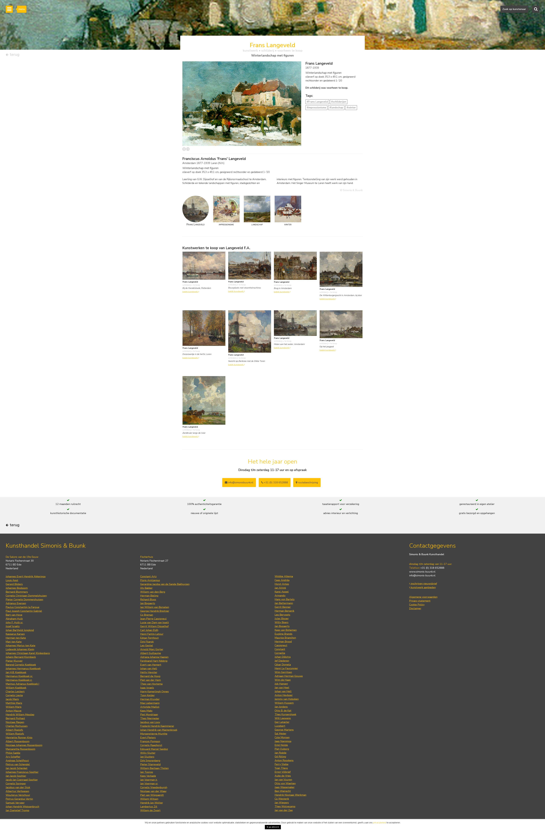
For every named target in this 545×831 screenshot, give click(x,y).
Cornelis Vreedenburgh (153, 787)
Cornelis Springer (16, 783)
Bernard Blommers (17, 592)
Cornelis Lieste (14, 695)
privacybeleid (379, 822)
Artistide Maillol (149, 707)
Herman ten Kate (16, 638)
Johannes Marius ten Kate (20, 645)
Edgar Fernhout (149, 638)
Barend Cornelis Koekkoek (21, 664)
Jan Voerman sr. (149, 783)
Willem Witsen (149, 799)
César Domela (283, 664)
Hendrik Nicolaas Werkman (290, 795)
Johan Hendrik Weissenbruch (22, 806)
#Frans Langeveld (317, 101)
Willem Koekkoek (16, 687)
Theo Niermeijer (149, 718)
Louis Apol (12, 580)
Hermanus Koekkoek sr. (19, 676)
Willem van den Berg (152, 592)
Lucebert (280, 726)
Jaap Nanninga (283, 741)
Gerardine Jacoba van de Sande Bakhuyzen (164, 584)
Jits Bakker (146, 588)
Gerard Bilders (14, 584)
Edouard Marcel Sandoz (154, 749)
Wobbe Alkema (284, 576)
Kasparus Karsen (15, 634)
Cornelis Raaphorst (151, 745)
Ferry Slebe (281, 764)
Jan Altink (280, 588)
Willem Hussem (284, 703)
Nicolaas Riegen (15, 722)
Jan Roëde (280, 752)
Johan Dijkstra (283, 657)
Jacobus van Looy (150, 722)
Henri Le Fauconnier (286, 668)
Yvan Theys (281, 768)
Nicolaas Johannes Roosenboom (24, 745)
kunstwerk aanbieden (423, 587)
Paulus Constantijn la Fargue (22, 607)
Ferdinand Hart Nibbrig (153, 661)
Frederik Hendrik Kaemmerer (157, 726)
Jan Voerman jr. (149, 779)
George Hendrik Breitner (154, 611)
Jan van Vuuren (283, 779)
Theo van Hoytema (151, 684)
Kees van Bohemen (286, 630)
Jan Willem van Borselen (154, 607)
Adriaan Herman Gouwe (289, 676)
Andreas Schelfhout (17, 760)
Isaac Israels (147, 687)
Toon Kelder (147, 695)
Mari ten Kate (14, 641)
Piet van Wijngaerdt (152, 795)
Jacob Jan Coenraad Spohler (22, 779)
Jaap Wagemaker (284, 787)
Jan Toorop (146, 772)
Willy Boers (281, 622)
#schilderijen (338, 101)
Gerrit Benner (283, 607)
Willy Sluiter (147, 753)
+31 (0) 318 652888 (275, 482)
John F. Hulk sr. (14, 622)
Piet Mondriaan (149, 714)
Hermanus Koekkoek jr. (19, 680)
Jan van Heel (282, 687)
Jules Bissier (282, 618)
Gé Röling (280, 756)
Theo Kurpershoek (285, 714)
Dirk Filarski (147, 641)
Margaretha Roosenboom (20, 749)
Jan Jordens (281, 706)
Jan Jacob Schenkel (16, 768)
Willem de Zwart (150, 810)
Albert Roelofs (14, 730)
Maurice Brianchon (285, 637)
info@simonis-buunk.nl (422, 575)
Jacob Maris (12, 699)
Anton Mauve (13, 710)
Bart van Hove (14, 615)
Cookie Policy (417, 604)
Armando (280, 595)
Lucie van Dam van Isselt (154, 622)
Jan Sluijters (147, 756)
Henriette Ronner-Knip (19, 737)
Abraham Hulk (14, 618)
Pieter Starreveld (150, 764)
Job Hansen (281, 683)
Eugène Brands (283, 634)
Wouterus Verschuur (18, 795)
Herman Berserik (284, 611)
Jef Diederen (282, 660)
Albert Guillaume (150, 653)
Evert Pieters (148, 737)
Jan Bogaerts (147, 603)
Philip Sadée (13, 753)
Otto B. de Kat (283, 710)
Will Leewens (283, 718)
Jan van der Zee (284, 810)
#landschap (336, 107)
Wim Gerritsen (283, 672)
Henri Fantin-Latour (151, 634)
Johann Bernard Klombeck (21, 657)
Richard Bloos (148, 599)
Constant (280, 649)
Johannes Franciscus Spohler (22, 772)
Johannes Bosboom (17, 588)
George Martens (284, 729)
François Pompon (150, 741)
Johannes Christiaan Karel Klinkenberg (28, 653)
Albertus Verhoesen (17, 791)
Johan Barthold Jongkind (20, 630)
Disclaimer (415, 608)
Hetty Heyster (148, 672)
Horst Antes (282, 584)
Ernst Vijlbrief (283, 772)
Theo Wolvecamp (285, 806)
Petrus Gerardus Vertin (19, 799)
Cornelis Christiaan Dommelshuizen (26, 595)
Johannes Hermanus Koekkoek (23, 668)
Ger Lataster (282, 722)
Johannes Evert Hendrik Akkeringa (25, 576)
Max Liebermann (150, 703)
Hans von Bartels (284, 599)
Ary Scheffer (13, 756)
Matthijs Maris (14, 703)
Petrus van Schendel (18, 764)
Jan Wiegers (282, 802)
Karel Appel (282, 591)
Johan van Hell (148, 668)
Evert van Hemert (150, 664)
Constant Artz (148, 576)
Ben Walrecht (283, 791)
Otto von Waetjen (285, 783)
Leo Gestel (146, 645)
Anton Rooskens (284, 760)
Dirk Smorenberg (150, 760)
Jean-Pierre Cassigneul (153, 618)
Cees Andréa (282, 580)
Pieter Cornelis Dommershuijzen (24, 599)
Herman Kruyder (150, 699)
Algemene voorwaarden (423, 597)
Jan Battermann (284, 603)
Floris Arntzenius (150, 580)
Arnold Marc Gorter (151, 649)
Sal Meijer (280, 733)
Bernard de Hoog (150, 676)
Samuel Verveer (15, 802)
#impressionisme (316, 107)
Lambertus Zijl (148, 806)
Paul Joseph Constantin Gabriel (24, 611)
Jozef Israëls (13, 626)
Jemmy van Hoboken (287, 699)
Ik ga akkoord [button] (273, 827)
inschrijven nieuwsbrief (423, 583)
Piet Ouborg (282, 749)
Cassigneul (281, 645)
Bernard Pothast (15, 718)
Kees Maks (146, 710)
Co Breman (146, 615)
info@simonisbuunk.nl (240, 482)
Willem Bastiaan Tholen (154, 768)
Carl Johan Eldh (149, 630)
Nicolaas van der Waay (153, 791)
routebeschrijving (307, 482)
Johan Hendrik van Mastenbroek (158, 730)
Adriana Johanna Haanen (154, 657)
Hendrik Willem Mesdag (20, 714)
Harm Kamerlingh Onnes (154, 691)
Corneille (280, 653)
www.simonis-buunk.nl (422, 571)
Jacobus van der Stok (18, 787)
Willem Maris (13, 707)
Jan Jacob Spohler (16, 776)
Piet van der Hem (150, 680)
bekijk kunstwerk (190, 291)
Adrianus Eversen (16, 603)
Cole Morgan (282, 737)
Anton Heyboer (284, 695)
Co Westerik (282, 798)
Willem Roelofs (15, 733)
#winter (351, 107)
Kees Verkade (148, 776)
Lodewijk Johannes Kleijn (20, 649)
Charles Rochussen (17, 726)
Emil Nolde (281, 745)
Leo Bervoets (282, 614)
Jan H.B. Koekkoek (16, 672)
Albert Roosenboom (17, 741)
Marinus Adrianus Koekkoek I (22, 684)
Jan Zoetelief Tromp (17, 810)
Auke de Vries (283, 775)
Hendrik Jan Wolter (151, 802)
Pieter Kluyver (14, 661)
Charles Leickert (15, 691)
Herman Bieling (149, 595)
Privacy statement (419, 600)
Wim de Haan (283, 680)
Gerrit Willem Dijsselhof (154, 626)
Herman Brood (283, 641)
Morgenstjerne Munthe (153, 733)
